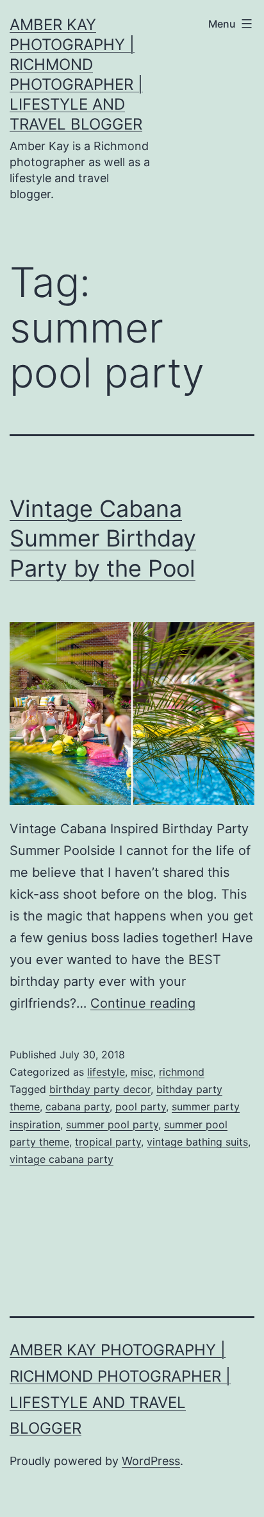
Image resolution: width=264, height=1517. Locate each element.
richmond (181, 1071)
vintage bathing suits (197, 1141)
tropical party (108, 1141)
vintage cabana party (61, 1159)
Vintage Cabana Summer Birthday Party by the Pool (103, 539)
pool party (140, 1106)
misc (142, 1071)
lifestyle (106, 1071)
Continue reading (142, 1003)
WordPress (151, 1461)
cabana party (77, 1106)
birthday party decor (100, 1089)
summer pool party (112, 1124)
